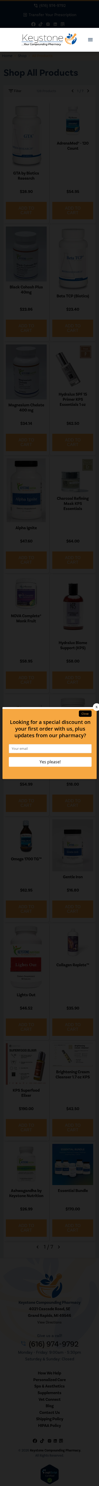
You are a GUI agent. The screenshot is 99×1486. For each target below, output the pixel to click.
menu (90, 40)
